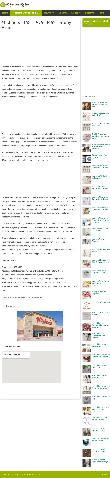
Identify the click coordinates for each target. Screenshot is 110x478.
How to (47, 12)
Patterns (89, 12)
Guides (74, 12)
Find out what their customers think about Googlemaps (23, 297)
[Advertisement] (40, 49)
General (62, 12)
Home (5, 12)
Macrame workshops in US (26, 12)
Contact (105, 474)
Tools (101, 12)
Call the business (10, 306)
